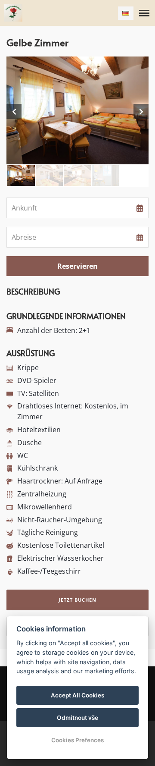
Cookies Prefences (77, 740)
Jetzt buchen (77, 599)
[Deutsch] (125, 13)
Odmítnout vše (77, 717)
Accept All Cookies (77, 695)
